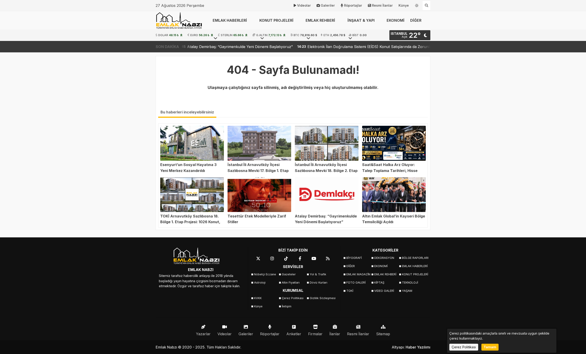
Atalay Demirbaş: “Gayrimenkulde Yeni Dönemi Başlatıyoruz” (214, 46)
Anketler (293, 334)
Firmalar (315, 334)
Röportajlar (353, 5)
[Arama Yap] (426, 5)
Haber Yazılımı (418, 347)
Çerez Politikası (293, 298)
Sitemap (383, 334)
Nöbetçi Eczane (265, 274)
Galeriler (328, 5)
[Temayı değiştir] (416, 4)
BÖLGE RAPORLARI (414, 258)
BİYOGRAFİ (354, 258)
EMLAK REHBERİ (385, 274)
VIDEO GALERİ (384, 290)
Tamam (490, 347)
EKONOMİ (395, 20)
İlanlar (334, 334)
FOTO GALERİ (356, 282)
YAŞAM (407, 290)
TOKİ (349, 290)
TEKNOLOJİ (410, 282)
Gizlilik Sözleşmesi (322, 298)
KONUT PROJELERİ (414, 274)
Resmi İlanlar (382, 5)
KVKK (258, 298)
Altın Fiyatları (291, 282)
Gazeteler (289, 274)
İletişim (286, 306)
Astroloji (260, 282)
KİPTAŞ (379, 282)
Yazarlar (203, 334)
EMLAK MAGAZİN (358, 274)
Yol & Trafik (318, 274)
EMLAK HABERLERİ (414, 266)
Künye (404, 5)
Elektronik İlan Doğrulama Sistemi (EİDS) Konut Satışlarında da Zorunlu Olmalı (349, 46)
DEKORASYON (384, 258)
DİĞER (350, 266)
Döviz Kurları (318, 282)
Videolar (304, 5)
